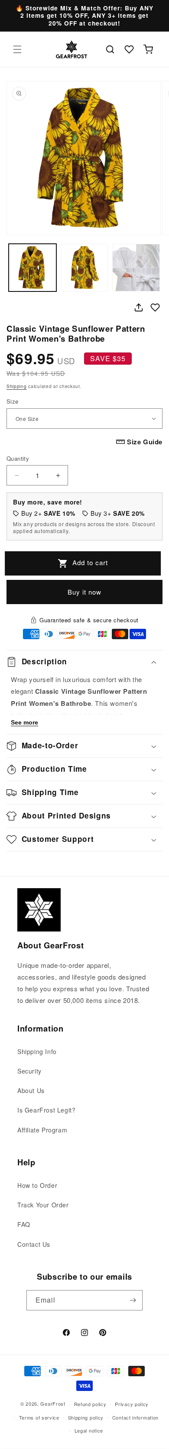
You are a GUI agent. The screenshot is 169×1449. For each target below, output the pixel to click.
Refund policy (90, 1403)
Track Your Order (43, 1204)
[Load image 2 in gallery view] (84, 267)
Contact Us (33, 1244)
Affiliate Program (42, 1130)
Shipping (16, 386)
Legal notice (89, 1430)
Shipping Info (37, 1051)
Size (12, 401)
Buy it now (84, 591)
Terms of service (39, 1417)
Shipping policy (86, 1417)
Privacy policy (132, 1403)
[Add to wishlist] (155, 307)
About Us (31, 1090)
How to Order (37, 1185)
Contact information (135, 1417)
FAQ (23, 1224)
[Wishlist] (129, 49)
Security (29, 1071)
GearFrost (52, 1403)
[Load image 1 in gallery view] (32, 267)
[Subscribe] (132, 1300)
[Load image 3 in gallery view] (136, 267)
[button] (17, 49)
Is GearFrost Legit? (46, 1110)
